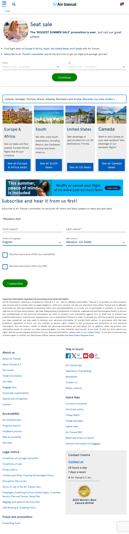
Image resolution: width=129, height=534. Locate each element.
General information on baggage (83, 443)
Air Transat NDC (74, 432)
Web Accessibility (12, 437)
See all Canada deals (112, 165)
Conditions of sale (12, 463)
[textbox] (32, 66)
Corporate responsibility (16, 392)
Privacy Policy (94, 332)
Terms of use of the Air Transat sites (22, 486)
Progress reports (11, 425)
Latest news (72, 426)
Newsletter (71, 376)
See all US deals (80, 167)
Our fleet (7, 381)
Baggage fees (9, 387)
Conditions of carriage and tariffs (20, 458)
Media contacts (74, 388)
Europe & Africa (33, 48)
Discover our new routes (98, 99)
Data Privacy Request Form (81, 335)
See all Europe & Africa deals (17, 165)
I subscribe (15, 283)
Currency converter (76, 403)
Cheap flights (73, 415)
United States (62, 48)
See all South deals (49, 165)
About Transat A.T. (12, 364)
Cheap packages (74, 420)
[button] (64, 77)
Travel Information (12, 375)
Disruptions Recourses (15, 481)
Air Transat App (74, 365)
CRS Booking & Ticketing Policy (19, 507)
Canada (78, 48)
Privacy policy (10, 469)
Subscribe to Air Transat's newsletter (24, 54)
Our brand (8, 370)
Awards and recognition (15, 398)
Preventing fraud (11, 523)
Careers (7, 404)
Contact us (71, 382)
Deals (7, 11)
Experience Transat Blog (78, 370)
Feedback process (12, 431)
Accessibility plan (12, 419)
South (46, 48)
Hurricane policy (75, 409)
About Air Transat (12, 358)
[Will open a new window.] (68, 356)
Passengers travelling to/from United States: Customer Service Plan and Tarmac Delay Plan (32, 494)
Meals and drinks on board (80, 437)
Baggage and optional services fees (21, 501)
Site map (7, 442)
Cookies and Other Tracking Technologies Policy (28, 475)
